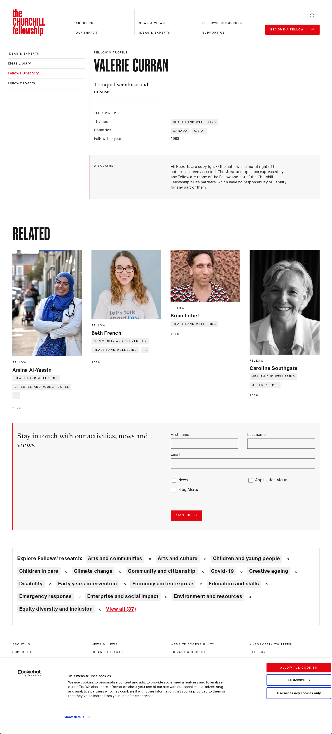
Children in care (38, 571)
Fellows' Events (21, 83)
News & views (152, 23)
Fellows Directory (23, 73)
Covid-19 (222, 571)
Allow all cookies (299, 667)
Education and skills (234, 583)
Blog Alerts (188, 490)
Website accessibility (193, 644)
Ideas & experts (155, 32)
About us (85, 23)
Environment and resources (208, 596)
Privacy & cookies (189, 652)
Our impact (87, 32)
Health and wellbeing (194, 122)
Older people (265, 385)
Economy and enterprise (162, 583)
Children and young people (42, 386)
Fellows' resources (222, 23)
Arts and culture (178, 558)
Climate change (93, 571)
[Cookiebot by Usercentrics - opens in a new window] (29, 673)
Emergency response (45, 596)
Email (175, 454)
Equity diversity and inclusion (56, 609)
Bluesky (258, 652)
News (183, 480)
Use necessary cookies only (299, 693)
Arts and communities (115, 558)
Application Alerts (271, 480)
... (17, 395)
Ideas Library (19, 63)
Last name (256, 434)
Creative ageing (268, 571)
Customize (296, 680)
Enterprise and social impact (123, 596)
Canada (180, 130)
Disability (31, 583)
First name (180, 434)
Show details (74, 717)
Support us (213, 32)
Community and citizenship (120, 341)
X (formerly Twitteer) (271, 644)
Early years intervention (87, 583)
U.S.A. (199, 130)
